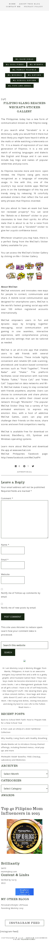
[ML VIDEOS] (39, 85)
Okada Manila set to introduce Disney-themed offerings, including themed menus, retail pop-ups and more (23, 747)
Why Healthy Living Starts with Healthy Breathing (24, 738)
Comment (7, 498)
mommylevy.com (9, 871)
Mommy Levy (24, 33)
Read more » (25, 707)
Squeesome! (28, 939)
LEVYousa (23, 905)
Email (5, 559)
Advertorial (24, 472)
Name (5, 544)
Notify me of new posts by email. (18, 607)
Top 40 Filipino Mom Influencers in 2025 (22, 811)
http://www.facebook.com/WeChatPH (21, 457)
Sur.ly (14, 880)
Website (5, 574)
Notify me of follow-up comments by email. (20, 595)
